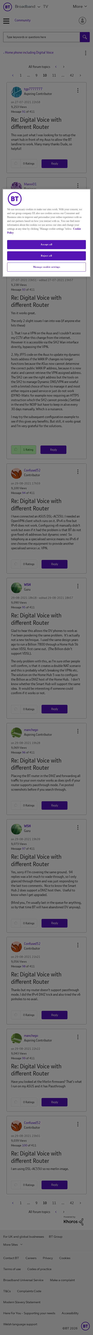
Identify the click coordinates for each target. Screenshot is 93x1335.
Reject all (46, 255)
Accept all (46, 244)
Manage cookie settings (46, 267)
